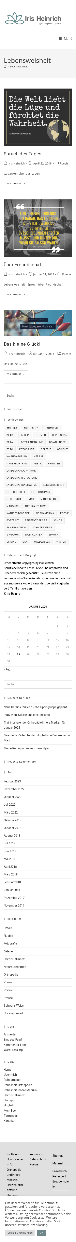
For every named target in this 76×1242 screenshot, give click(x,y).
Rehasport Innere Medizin (20, 1090)
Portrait (12, 520)
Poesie (64, 163)
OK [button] (41, 1232)
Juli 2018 (9, 843)
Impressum (37, 1154)
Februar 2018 (12, 882)
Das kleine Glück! (22, 344)
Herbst (38, 456)
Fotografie (26, 449)
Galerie (46, 449)
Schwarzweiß (42, 527)
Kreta (38, 463)
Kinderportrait (17, 463)
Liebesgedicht (15, 492)
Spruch (53, 534)
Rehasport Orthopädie (18, 1085)
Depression (59, 435)
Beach (10, 435)
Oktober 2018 (12, 828)
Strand (11, 541)
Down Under (57, 442)
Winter (61, 541)
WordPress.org (13, 1050)
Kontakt (9, 1120)
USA (24, 541)
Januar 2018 (12, 889)
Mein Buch (10, 1110)
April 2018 (10, 866)
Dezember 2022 (14, 789)
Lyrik (31, 499)
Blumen (41, 435)
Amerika (11, 428)
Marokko (12, 506)
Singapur (12, 534)
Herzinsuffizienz (14, 959)
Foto (9, 449)
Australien (31, 428)
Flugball (9, 935)
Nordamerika (45, 513)
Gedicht (62, 449)
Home (8, 1069)
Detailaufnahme (32, 442)
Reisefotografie (36, 520)
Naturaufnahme (36, 506)
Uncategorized (13, 1013)
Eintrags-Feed (13, 1039)
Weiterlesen (17, 184)
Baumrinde (52, 428)
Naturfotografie (18, 513)
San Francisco (16, 527)
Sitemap (57, 1155)
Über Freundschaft (23, 264)
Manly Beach (49, 499)
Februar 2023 (12, 781)
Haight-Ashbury (17, 456)
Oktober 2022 (12, 796)
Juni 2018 (10, 851)
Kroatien (54, 463)
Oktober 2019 (12, 820)
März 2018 (11, 874)
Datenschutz (38, 1159)
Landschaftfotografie (21, 477)
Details (8, 928)
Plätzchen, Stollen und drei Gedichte (27, 714)
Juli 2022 (9, 804)
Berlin (25, 435)
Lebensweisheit (19, 66)
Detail (10, 442)
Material (57, 1163)
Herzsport (10, 1100)
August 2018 (12, 835)
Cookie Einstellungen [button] (20, 1232)
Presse (8, 998)
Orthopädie (11, 974)
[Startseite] (5, 66)
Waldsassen (42, 541)
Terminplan (11, 1115)
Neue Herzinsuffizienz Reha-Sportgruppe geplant (35, 707)
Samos (57, 520)
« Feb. (7, 669)
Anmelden (10, 1034)
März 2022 (11, 812)
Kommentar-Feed (15, 1044)
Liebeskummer (40, 492)
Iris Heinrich (17, 163)
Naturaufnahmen (15, 966)
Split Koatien (33, 534)
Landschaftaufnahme (21, 470)
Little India (13, 499)
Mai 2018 (10, 859)
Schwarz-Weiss (14, 1005)
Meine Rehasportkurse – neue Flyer (26, 748)
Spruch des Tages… (24, 153)
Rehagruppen (12, 1079)
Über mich (10, 1074)
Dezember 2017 (14, 897)
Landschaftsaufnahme (21, 485)
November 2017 (14, 905)
